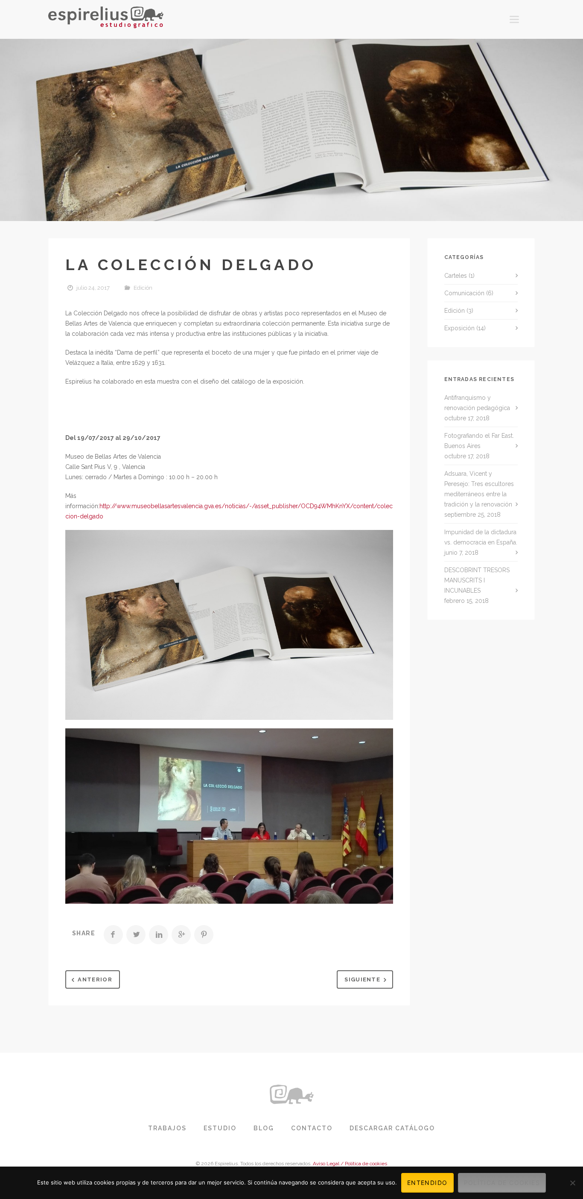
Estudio (220, 1128)
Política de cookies (502, 1182)
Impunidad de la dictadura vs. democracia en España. (480, 537)
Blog (264, 1128)
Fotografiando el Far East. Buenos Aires (479, 440)
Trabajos (167, 1128)
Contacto (311, 1128)
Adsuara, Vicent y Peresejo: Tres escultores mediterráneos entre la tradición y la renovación (479, 489)
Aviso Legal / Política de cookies (350, 1164)
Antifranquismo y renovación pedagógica (477, 402)
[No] (572, 1183)
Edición (143, 288)
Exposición (459, 328)
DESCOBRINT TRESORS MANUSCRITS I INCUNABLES (477, 580)
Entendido (427, 1182)
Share (83, 933)
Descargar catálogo (392, 1128)
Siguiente (362, 979)
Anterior (95, 979)
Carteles (455, 275)
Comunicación (464, 293)
